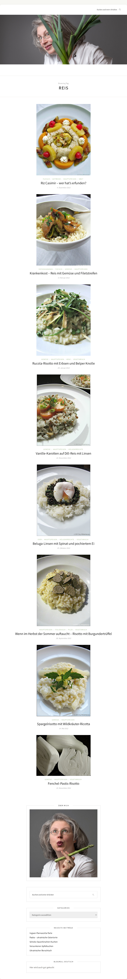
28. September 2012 (63, 638)
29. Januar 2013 (64, 368)
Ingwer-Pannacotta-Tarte (41, 933)
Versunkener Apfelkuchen (41, 946)
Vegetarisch (79, 359)
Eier (40, 539)
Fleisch (46, 179)
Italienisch (60, 630)
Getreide (56, 179)
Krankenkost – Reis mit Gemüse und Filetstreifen (63, 273)
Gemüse (68, 269)
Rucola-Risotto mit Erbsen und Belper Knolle (63, 363)
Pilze (70, 630)
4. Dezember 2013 (63, 187)
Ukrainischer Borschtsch (41, 950)
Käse (68, 359)
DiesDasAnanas (46, 269)
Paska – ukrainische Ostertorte (43, 937)
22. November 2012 (63, 458)
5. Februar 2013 (63, 278)
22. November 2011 (63, 788)
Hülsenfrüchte (75, 449)
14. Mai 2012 (63, 728)
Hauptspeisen (69, 179)
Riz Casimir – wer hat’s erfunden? (63, 183)
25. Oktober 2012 (63, 548)
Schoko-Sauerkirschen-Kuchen (44, 941)
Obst (81, 179)
